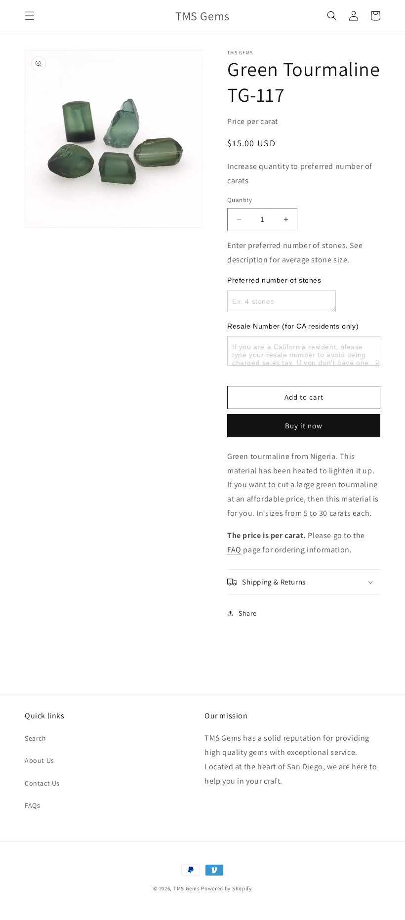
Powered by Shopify (226, 888)
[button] (29, 16)
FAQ (234, 549)
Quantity (239, 200)
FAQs (32, 805)
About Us (39, 760)
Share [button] (248, 613)
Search (35, 738)
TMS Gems (186, 888)
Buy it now (304, 425)
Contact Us (42, 783)
